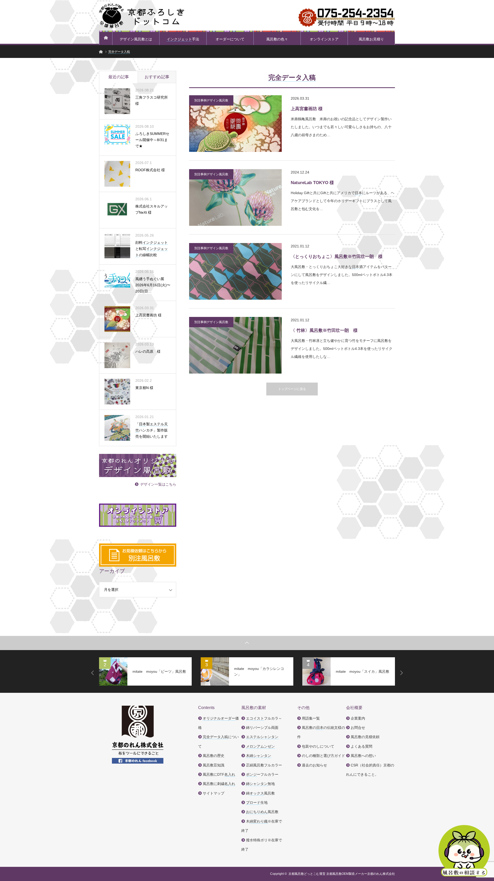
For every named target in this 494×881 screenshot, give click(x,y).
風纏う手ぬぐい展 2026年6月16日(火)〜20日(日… (152, 285)
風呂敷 (262, 812)
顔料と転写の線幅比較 (151, 248)
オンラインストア (324, 39)
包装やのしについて (318, 746)
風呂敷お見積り (371, 39)
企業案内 (358, 718)
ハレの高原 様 (148, 351)
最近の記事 (118, 77)
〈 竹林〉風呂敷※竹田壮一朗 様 (324, 330)
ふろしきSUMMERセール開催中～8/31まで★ (152, 140)
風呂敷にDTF (219, 774)
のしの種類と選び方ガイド (323, 756)
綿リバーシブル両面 (262, 727)
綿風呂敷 (260, 793)
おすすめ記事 (157, 77)
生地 (257, 802)
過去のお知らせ (314, 765)
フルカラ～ (264, 718)
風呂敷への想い (363, 756)
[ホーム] (105, 38)
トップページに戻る (292, 389)
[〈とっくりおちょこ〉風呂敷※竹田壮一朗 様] (235, 271)
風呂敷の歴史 (213, 756)
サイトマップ (213, 793)
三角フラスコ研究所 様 (151, 100)
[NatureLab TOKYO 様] (235, 197)
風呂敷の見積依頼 (365, 737)
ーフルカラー (262, 774)
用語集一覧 (311, 718)
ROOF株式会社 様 (150, 170)
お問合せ (358, 727)
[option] (145, 671)
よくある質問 (361, 746)
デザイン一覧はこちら (158, 484)
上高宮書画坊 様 (307, 108)
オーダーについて (230, 39)
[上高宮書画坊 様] (235, 123)
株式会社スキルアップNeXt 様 (151, 209)
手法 (183, 39)
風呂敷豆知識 (213, 765)
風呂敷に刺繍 (219, 784)
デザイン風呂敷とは (136, 39)
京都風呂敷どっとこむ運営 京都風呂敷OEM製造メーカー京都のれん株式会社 (341, 874)
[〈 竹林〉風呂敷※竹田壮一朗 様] (235, 345)
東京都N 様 (144, 388)
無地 (260, 784)
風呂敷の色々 (277, 39)
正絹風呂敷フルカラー (264, 765)
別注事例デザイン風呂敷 (211, 100)
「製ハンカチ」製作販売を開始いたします (151, 430)
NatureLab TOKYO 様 (312, 182)
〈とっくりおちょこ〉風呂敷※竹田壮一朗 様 (337, 256)
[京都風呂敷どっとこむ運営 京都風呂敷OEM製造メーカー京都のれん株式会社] (141, 15)
